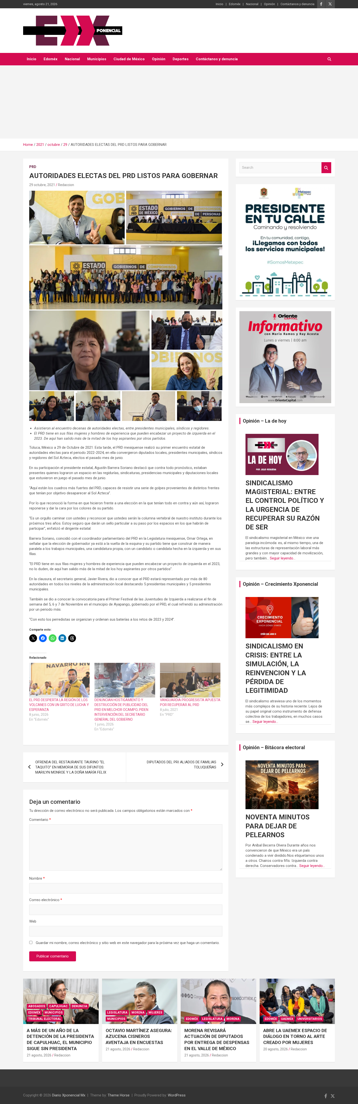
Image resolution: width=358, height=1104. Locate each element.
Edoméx (234, 4)
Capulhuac (58, 1006)
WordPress (177, 1095)
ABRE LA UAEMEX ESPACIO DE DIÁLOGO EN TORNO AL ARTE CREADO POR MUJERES (295, 1036)
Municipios (96, 59)
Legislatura (117, 1012)
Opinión (269, 4)
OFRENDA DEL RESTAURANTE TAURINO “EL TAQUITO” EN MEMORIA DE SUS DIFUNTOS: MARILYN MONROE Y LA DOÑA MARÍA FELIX (70, 767)
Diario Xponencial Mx (68, 1095)
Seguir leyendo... (282, 558)
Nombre (37, 878)
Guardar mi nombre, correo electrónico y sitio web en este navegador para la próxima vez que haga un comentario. (128, 943)
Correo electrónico (45, 900)
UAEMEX (287, 1019)
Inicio (219, 4)
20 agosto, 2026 (275, 1049)
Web (32, 921)
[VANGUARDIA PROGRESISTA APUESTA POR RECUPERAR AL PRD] (190, 680)
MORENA (138, 1012)
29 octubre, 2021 (42, 185)
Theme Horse (119, 1095)
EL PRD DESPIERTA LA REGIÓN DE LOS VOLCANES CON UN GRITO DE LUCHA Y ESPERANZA (59, 705)
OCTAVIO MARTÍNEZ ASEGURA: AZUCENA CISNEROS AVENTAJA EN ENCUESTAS (139, 1036)
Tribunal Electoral (44, 1019)
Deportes (180, 59)
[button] (77, 217)
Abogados (36, 1006)
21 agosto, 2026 (39, 1055)
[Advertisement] (179, 102)
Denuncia (79, 1006)
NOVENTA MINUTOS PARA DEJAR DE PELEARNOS (277, 826)
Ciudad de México (129, 59)
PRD (32, 167)
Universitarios (309, 1019)
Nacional (252, 4)
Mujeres (155, 1012)
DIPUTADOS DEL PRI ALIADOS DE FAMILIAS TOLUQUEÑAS (181, 764)
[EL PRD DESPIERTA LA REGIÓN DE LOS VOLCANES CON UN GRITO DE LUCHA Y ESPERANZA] (59, 680)
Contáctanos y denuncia (297, 4)
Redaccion (66, 185)
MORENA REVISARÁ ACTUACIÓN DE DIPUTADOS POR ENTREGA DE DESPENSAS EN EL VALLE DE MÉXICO (216, 1039)
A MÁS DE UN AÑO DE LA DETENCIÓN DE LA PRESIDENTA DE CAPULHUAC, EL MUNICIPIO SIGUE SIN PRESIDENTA (60, 1039)
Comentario (40, 819)
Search (326, 167)
